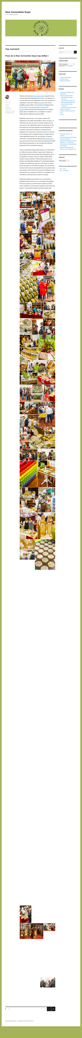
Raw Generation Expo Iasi (68, 102)
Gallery (7, 104)
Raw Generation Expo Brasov (69, 107)
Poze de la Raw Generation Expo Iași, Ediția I (26, 56)
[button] (26, 195)
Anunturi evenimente (65, 77)
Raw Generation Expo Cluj (68, 100)
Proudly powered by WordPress (26, 1021)
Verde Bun (41, 102)
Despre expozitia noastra (66, 95)
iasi (12, 111)
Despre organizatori (65, 109)
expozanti (7, 111)
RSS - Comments (64, 170)
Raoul (6, 100)
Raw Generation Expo (18, 12)
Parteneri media (64, 79)
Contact (62, 114)
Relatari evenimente (65, 81)
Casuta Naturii (24, 107)
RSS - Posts (63, 169)
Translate (70, 66)
